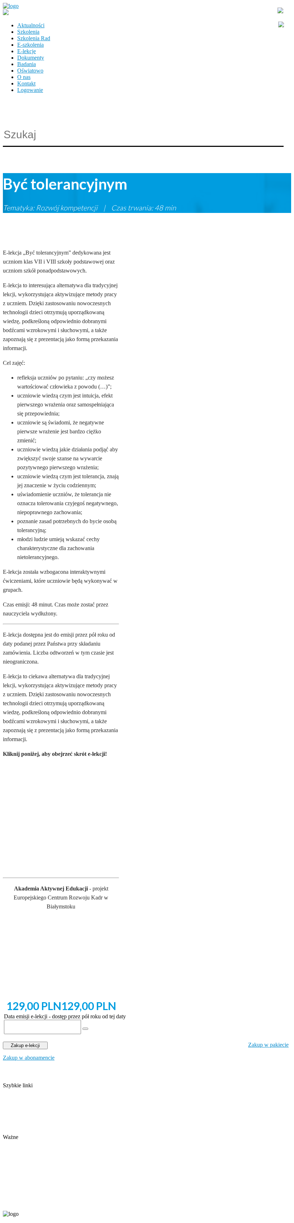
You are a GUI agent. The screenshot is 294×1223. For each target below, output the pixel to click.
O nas (23, 77)
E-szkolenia (30, 45)
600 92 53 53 (46, 1202)
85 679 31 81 (16, 1202)
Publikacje (15, 1111)
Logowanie (30, 90)
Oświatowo (30, 71)
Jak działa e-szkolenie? (28, 1124)
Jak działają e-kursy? (26, 1130)
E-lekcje (26, 51)
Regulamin (15, 1118)
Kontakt (26, 83)
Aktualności (30, 25)
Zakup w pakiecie (268, 1045)
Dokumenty (30, 58)
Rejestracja (15, 1143)
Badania (26, 64)
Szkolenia (28, 32)
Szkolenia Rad (33, 38)
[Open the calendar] (85, 1029)
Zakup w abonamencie (28, 1058)
